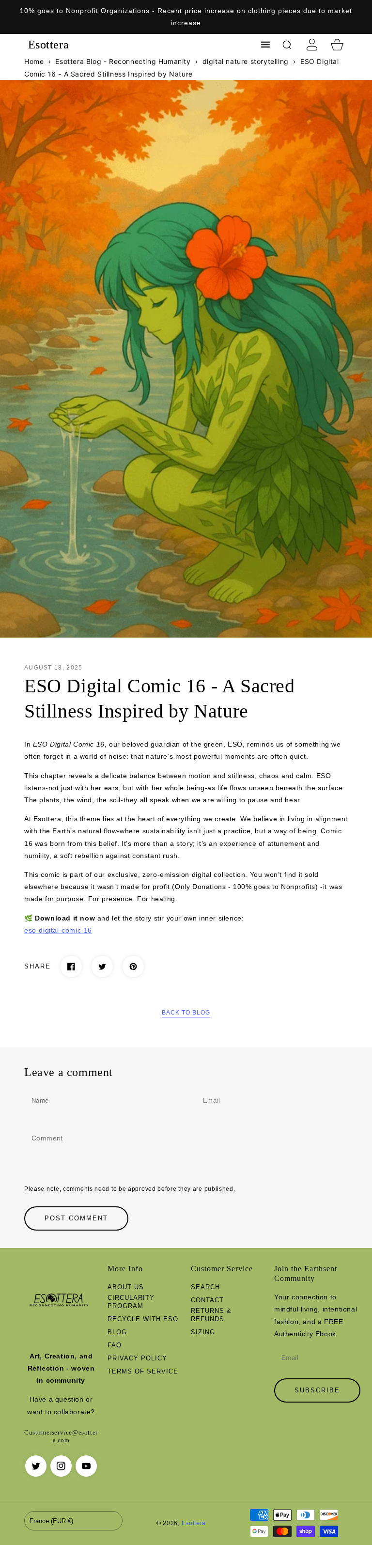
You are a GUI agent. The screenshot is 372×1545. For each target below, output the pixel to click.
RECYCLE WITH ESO (143, 1319)
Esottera (194, 1523)
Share (37, 966)
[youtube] (86, 1466)
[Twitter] (102, 966)
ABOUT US (126, 1287)
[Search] (286, 44)
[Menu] (265, 44)
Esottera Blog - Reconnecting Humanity (122, 61)
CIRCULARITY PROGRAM (131, 1302)
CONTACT (207, 1300)
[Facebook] (71, 966)
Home (34, 61)
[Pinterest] (133, 966)
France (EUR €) (51, 1521)
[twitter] (35, 1466)
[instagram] (61, 1466)
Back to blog (186, 1012)
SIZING (203, 1332)
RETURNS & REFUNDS (211, 1315)
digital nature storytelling (245, 61)
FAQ (115, 1345)
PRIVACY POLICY (137, 1358)
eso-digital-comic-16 (58, 930)
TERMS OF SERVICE (143, 1371)
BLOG (117, 1332)
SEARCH (205, 1287)
